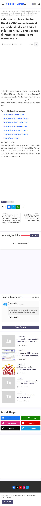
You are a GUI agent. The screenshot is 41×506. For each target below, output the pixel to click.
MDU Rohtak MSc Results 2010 (16, 130)
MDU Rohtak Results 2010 (14, 115)
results (8, 11)
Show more (34, 235)
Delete (16, 317)
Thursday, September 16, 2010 (15, 305)
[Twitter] (13, 207)
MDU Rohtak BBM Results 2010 (16, 134)
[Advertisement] (20, 69)
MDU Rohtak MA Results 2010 (15, 126)
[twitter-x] (17, 487)
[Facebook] (9, 207)
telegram (32, 428)
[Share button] (23, 207)
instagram (12, 423)
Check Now (5, 497)
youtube (32, 423)
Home (3, 11)
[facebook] (14, 487)
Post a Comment (20, 327)
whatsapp (32, 418)
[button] (34, 4)
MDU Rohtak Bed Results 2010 (15, 122)
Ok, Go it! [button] (7, 502)
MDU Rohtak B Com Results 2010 (16, 118)
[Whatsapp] (18, 207)
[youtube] (20, 487)
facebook (11, 418)
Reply (10, 317)
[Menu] (3, 4)
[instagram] (24, 487)
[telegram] (27, 487)
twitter (12, 428)
